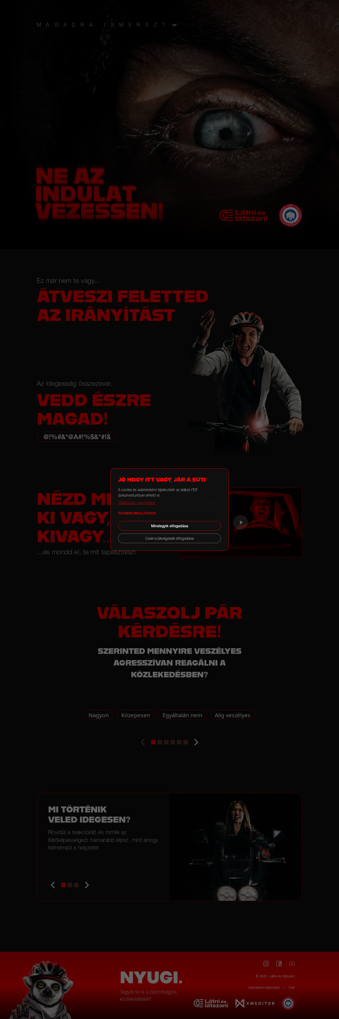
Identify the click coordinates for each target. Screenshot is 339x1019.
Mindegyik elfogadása (169, 526)
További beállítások (137, 513)
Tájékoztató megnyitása (136, 502)
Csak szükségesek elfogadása (169, 538)
